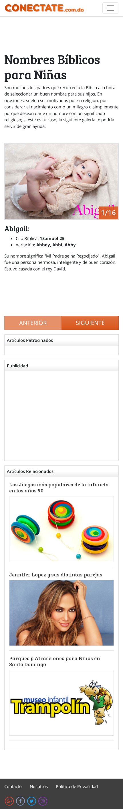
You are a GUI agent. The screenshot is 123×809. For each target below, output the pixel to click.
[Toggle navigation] (110, 8)
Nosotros (39, 786)
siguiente (90, 323)
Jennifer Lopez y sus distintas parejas (55, 574)
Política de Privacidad (77, 786)
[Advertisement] (61, 34)
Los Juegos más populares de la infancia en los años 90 (59, 487)
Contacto (13, 786)
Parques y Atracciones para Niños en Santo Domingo (54, 661)
